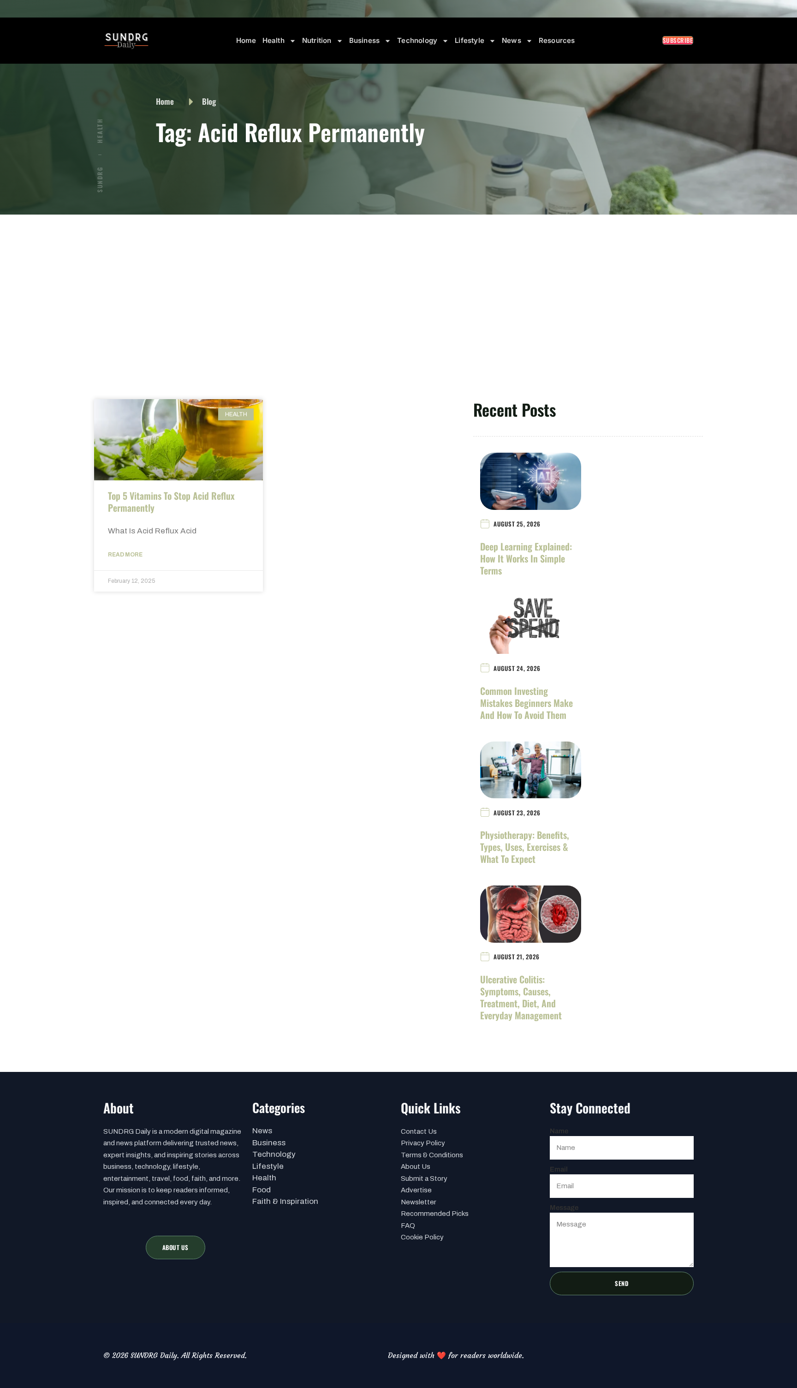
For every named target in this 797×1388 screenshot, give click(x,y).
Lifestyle (469, 40)
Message (564, 1207)
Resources (557, 40)
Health (273, 40)
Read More (125, 554)
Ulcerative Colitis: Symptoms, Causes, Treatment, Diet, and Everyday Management (521, 997)
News (511, 40)
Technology (417, 40)
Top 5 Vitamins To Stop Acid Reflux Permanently (171, 502)
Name (559, 1131)
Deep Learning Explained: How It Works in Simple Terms (526, 558)
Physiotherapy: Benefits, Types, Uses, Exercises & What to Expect (524, 847)
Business (364, 40)
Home (246, 40)
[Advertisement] (398, 283)
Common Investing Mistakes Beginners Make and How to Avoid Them (526, 703)
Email (559, 1169)
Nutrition (317, 40)
